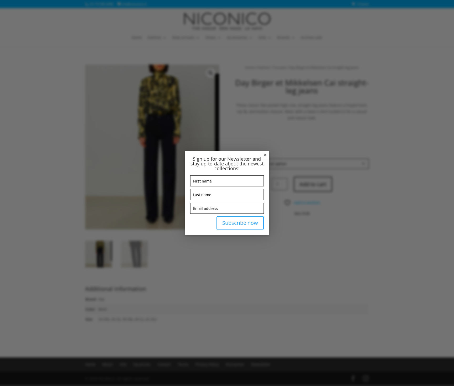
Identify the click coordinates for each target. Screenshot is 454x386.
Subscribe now (240, 222)
